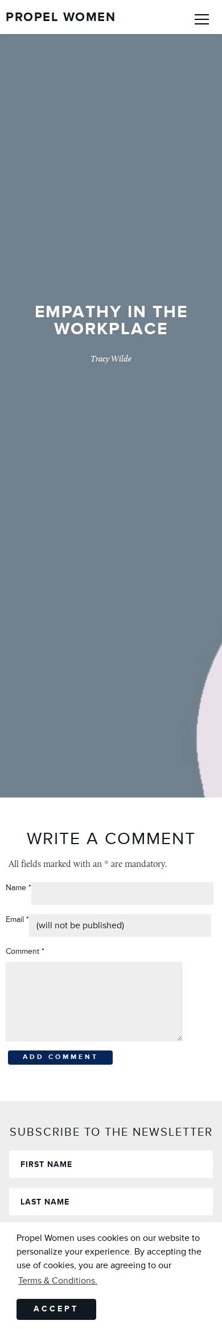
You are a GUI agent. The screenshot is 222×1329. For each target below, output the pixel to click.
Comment (25, 951)
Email (17, 919)
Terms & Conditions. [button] (57, 1280)
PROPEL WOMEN (61, 17)
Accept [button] (56, 1309)
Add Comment (60, 1057)
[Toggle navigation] (201, 17)
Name (16, 887)
